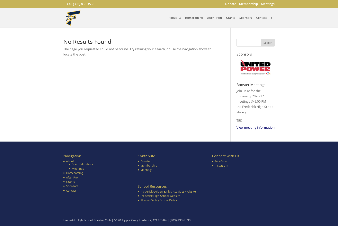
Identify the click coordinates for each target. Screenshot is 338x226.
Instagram (221, 165)
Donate (230, 4)
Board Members (82, 164)
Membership (248, 4)
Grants (230, 18)
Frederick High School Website (160, 196)
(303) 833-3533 (83, 4)
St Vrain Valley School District (159, 200)
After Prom (214, 18)
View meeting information (255, 127)
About (173, 18)
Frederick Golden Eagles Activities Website (168, 191)
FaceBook (221, 161)
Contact (261, 18)
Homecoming (194, 18)
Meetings (268, 4)
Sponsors (245, 18)
